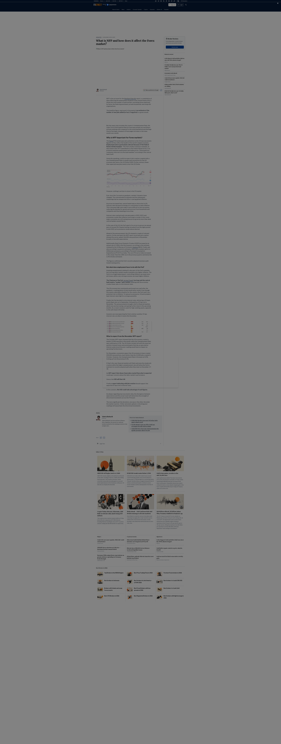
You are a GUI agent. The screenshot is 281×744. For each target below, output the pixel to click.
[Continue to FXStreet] (277, 3)
